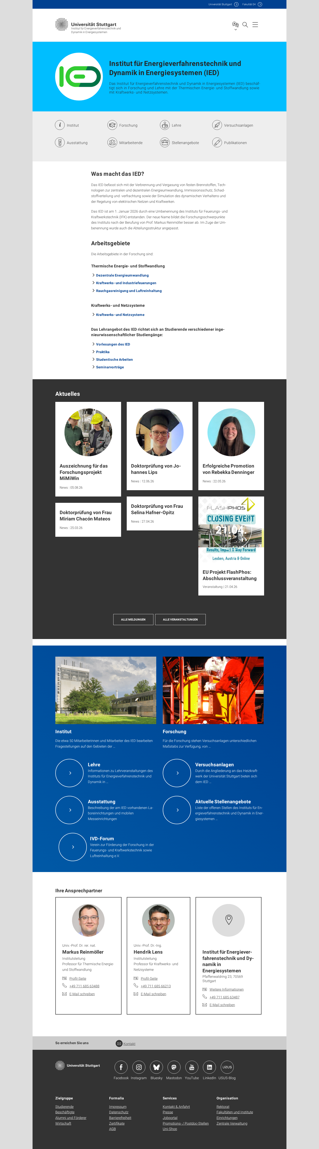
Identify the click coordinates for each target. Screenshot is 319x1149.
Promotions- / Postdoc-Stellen (186, 1123)
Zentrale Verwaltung (232, 1123)
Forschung (128, 125)
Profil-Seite (77, 978)
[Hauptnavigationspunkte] (255, 24)
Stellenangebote (185, 142)
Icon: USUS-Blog (227, 1067)
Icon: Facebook (121, 1067)
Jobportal (170, 1117)
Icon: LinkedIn (209, 1067)
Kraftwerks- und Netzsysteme (120, 314)
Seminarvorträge (110, 367)
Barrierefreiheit (120, 1117)
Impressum (118, 1106)
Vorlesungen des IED (113, 344)
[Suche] (245, 24)
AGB (112, 1128)
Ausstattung (77, 142)
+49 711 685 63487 (225, 997)
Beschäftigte (64, 1112)
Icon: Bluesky (156, 1067)
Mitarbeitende (131, 142)
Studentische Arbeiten (114, 359)
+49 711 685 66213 (156, 986)
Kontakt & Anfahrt (176, 1106)
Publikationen (235, 142)
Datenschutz (118, 1112)
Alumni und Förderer (70, 1117)
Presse (168, 1112)
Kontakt (129, 1043)
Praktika (103, 351)
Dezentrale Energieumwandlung (122, 275)
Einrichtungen (227, 1117)
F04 (249, 4)
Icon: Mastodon (174, 1067)
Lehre (176, 125)
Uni (220, 4)
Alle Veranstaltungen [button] (180, 619)
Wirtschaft (63, 1123)
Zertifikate (117, 1123)
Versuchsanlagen (238, 125)
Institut (73, 125)
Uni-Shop (170, 1128)
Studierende (64, 1106)
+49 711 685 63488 (84, 986)
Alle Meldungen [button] (133, 619)
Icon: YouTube (191, 1067)
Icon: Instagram (138, 1067)
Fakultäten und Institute (235, 1112)
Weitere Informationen (227, 989)
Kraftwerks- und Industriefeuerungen (126, 282)
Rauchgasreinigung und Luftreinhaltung (129, 290)
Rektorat (223, 1106)
